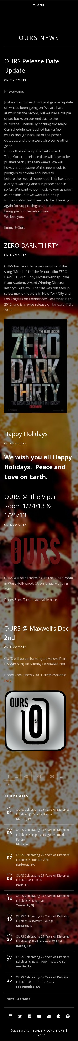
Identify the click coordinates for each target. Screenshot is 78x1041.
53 (11, 784)
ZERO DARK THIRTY (31, 245)
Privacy (39, 1035)
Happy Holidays (26, 434)
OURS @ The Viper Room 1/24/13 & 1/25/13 (30, 505)
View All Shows (18, 999)
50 (53, 776)
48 (27, 776)
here (53, 599)
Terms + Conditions (49, 1030)
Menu (41, 5)
